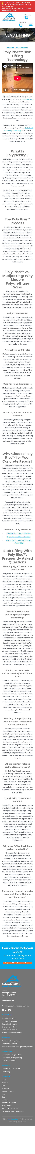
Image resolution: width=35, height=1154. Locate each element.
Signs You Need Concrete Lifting (19, 537)
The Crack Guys (27, 99)
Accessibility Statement (10, 1108)
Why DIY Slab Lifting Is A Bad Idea (19, 533)
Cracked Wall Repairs (9, 1024)
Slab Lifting (6, 1072)
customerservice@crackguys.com (14, 8)
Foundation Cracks (8, 1018)
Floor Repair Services (9, 1030)
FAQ (3, 1094)
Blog (3, 1097)
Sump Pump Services (9, 1044)
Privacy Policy (6, 1106)
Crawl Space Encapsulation (11, 1055)
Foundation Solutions (9, 1021)
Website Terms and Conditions (13, 1111)
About (4, 1080)
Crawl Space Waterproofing (12, 1058)
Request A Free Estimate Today (17, 963)
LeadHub (23, 1122)
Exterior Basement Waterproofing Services (17, 1047)
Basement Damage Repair (11, 1041)
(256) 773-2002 (17, 5)
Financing (5, 1088)
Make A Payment (8, 1091)
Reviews (5, 1083)
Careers (4, 1085)
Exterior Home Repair (10, 1027)
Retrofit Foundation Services (12, 1033)
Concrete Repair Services (11, 1069)
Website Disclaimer (9, 1103)
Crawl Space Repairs (9, 1060)
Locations (5, 1100)
